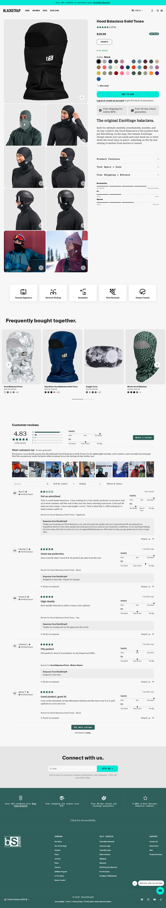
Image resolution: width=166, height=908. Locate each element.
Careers (58, 867)
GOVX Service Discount (108, 867)
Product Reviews (155, 854)
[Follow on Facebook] (142, 899)
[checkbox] (115, 483)
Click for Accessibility (83, 820)
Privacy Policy (78, 902)
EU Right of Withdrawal (108, 876)
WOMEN (36, 10)
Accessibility (59, 902)
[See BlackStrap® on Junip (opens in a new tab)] (88, 733)
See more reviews (83, 727)
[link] (106, 27)
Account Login (105, 846)
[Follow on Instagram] (148, 899)
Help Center (153, 846)
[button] (103, 85)
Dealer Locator (60, 880)
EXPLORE (54, 10)
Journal (57, 859)
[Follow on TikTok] (161, 899)
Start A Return (105, 854)
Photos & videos (114, 483)
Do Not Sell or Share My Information (97, 902)
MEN (27, 10)
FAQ (151, 850)
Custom (58, 850)
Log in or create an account (110, 100)
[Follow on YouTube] (154, 899)
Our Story (58, 841)
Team (57, 854)
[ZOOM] (81, 97)
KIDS (45, 10)
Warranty (103, 863)
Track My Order (105, 850)
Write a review (143, 437)
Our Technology (60, 846)
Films (57, 863)
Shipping (103, 859)
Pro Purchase (104, 872)
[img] (43, 450)
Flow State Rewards (101, 3)
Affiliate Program (61, 872)
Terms (68, 902)
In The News (59, 876)
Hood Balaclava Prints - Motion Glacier (66, 665)
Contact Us (153, 841)
